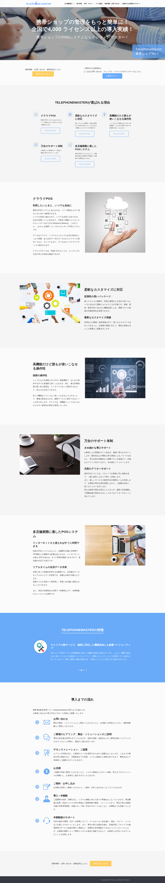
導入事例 (79, 3)
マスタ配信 (99, 3)
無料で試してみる (43, 74)
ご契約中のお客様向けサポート (131, 3)
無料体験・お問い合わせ (112, 3)
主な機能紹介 (68, 3)
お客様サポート (112, 76)
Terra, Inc (114, 880)
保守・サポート (89, 3)
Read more (50, 131)
